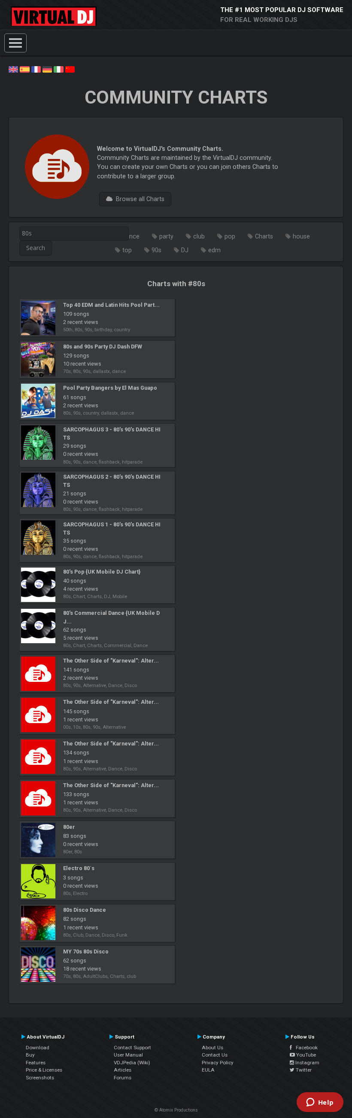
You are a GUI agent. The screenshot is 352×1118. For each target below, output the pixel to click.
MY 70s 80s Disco (86, 951)
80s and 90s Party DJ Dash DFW (102, 346)
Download (37, 1048)
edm (214, 250)
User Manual (128, 1055)
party (166, 236)
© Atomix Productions (176, 1110)
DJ (184, 250)
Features (36, 1063)
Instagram (306, 1063)
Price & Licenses (44, 1070)
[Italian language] (58, 68)
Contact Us (215, 1055)
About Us (212, 1048)
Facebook (305, 1048)
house (301, 236)
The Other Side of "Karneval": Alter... (111, 660)
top (127, 250)
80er (69, 827)
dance (131, 236)
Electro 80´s (78, 868)
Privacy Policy (218, 1063)
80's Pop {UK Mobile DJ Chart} (101, 571)
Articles (122, 1070)
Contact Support (132, 1048)
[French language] (36, 68)
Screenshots (40, 1078)
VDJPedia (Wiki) (132, 1063)
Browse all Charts (138, 198)
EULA (208, 1070)
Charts (264, 236)
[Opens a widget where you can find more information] (319, 1103)
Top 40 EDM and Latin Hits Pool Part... (111, 305)
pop (230, 236)
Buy (30, 1055)
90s (156, 250)
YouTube (305, 1055)
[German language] (47, 68)
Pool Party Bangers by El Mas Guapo (110, 388)
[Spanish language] (24, 68)
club (199, 236)
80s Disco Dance (84, 910)
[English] (13, 68)
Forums (122, 1078)
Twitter (303, 1070)
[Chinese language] (70, 68)
